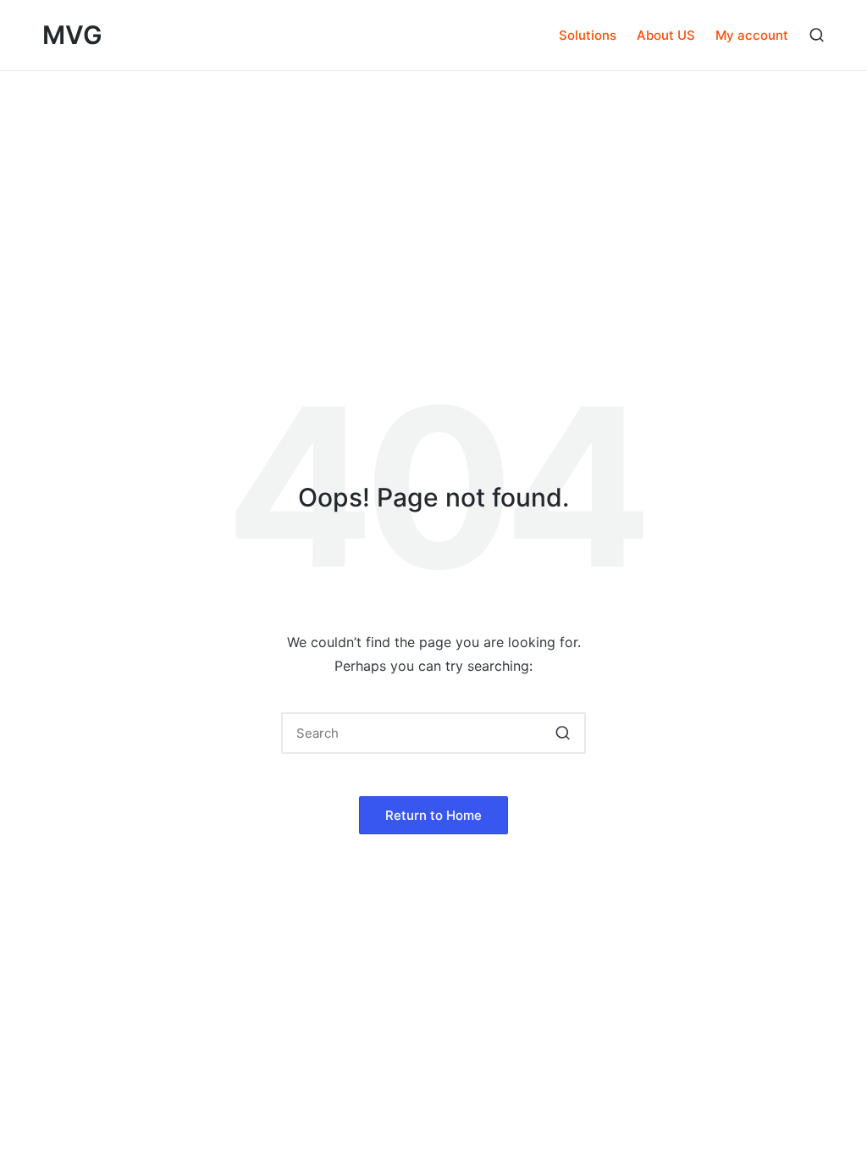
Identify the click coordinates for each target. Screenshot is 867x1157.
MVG (72, 35)
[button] (562, 733)
